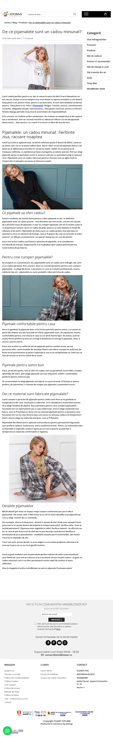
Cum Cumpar (10, 684)
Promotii (91, 45)
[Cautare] (74, 14)
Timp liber (92, 83)
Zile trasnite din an (96, 72)
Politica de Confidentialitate (16, 677)
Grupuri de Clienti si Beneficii (53, 677)
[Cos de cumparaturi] (105, 14)
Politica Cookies (11, 681)
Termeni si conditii (12, 674)
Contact (7, 702)
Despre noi (9, 670)
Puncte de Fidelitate (49, 674)
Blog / (15, 22)
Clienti (45, 664)
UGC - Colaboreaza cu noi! (16, 698)
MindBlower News (96, 88)
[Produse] (86, 15)
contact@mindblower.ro (58, 654)
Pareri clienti (46, 670)
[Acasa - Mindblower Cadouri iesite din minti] (12, 14)
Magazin (9, 664)
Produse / (24, 22)
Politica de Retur (11, 695)
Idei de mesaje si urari (98, 66)
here (58, 629)
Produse (29, 38)
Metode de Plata (11, 691)
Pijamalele (38, 105)
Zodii (89, 77)
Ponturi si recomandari (98, 61)
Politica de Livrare (12, 688)
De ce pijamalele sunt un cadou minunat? (50, 22)
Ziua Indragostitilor (96, 39)
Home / (8, 22)
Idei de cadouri (94, 55)
